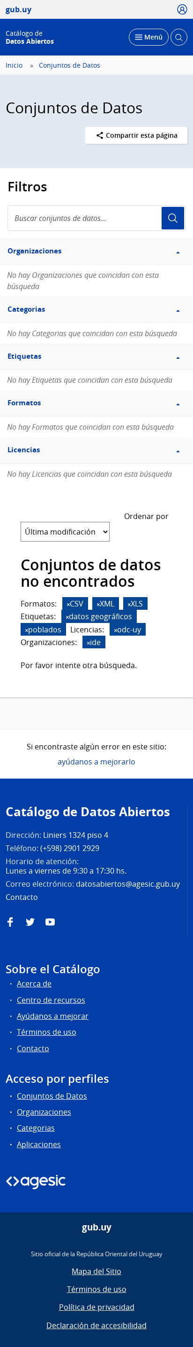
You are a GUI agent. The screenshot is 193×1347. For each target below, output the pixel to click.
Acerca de (34, 983)
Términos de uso (46, 1032)
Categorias (36, 1128)
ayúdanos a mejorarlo (96, 761)
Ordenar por (146, 516)
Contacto (33, 1048)
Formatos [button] (24, 403)
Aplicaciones (39, 1144)
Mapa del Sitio (96, 1271)
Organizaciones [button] (34, 251)
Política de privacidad (96, 1307)
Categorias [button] (26, 309)
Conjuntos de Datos (69, 65)
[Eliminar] (68, 604)
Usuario (173, 218)
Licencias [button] (23, 450)
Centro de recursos (51, 1000)
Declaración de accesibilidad (96, 1325)
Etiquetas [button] (24, 356)
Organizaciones (44, 1112)
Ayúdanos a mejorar (53, 1016)
